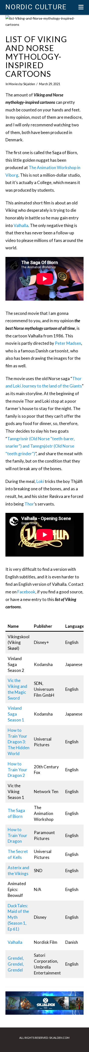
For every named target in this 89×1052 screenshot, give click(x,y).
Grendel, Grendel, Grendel (16, 964)
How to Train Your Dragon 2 (17, 769)
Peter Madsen (68, 343)
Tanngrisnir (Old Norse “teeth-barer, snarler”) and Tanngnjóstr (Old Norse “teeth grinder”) (40, 446)
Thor (29, 503)
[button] (81, 7)
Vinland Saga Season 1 (16, 714)
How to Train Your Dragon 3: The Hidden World (18, 742)
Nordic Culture (36, 7)
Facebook (26, 591)
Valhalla (21, 225)
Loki (40, 481)
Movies (14, 84)
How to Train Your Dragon (17, 835)
